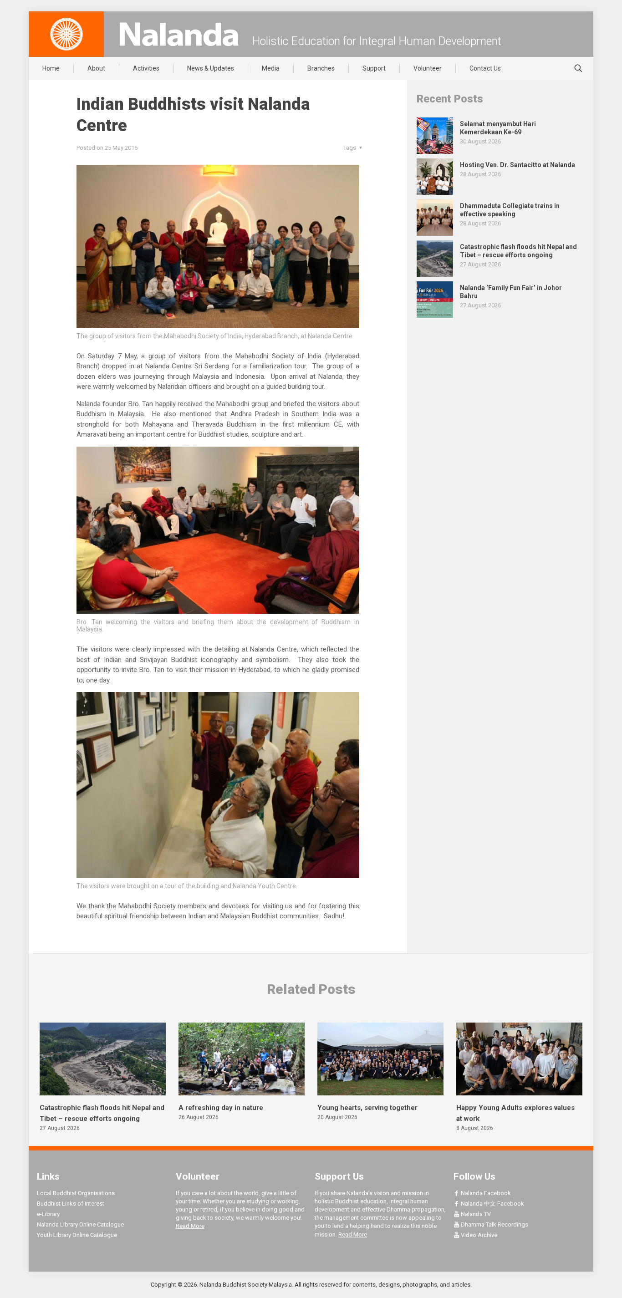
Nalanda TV (475, 1214)
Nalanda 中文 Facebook (491, 1203)
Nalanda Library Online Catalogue (80, 1224)
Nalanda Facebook (485, 1193)
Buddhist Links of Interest (70, 1203)
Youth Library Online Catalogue (77, 1235)
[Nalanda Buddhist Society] (178, 34)
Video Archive (478, 1235)
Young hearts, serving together (367, 1108)
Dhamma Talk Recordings (493, 1224)
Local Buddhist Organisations (76, 1193)
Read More (190, 1225)
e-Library (48, 1214)
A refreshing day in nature (220, 1108)
